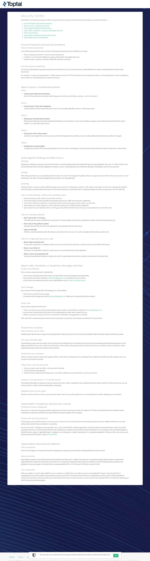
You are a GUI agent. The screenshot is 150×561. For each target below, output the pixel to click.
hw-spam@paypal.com (58, 296)
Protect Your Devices (31, 33)
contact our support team (76, 280)
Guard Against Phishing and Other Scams (37, 28)
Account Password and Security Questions (38, 24)
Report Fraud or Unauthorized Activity (36, 26)
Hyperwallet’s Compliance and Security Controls (40, 35)
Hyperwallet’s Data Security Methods (36, 38)
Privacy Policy (52, 434)
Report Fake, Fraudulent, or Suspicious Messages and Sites (43, 31)
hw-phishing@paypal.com (57, 278)
